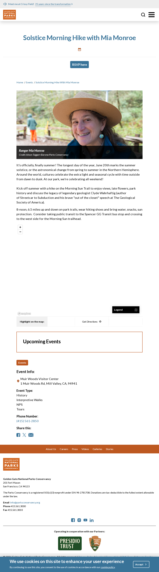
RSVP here (79, 64)
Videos (85, 449)
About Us (51, 449)
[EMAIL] (30, 435)
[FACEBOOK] (18, 435)
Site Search (143, 15)
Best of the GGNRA (63, 3)
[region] (79, 269)
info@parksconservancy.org (25, 502)
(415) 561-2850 (27, 421)
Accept (139, 564)
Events (29, 82)
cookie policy (108, 567)
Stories (109, 449)
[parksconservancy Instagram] (79, 519)
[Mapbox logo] (24, 313)
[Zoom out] (20, 231)
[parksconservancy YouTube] (85, 519)
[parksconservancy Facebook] (73, 519)
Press (75, 449)
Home (19, 82)
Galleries (97, 449)
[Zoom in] (20, 227)
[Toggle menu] (151, 14)
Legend (118, 309)
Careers (64, 449)
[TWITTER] (24, 435)
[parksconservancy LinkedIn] (91, 519)
